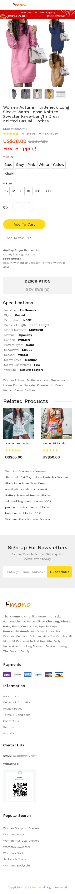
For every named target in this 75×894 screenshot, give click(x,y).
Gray (20, 164)
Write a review (48, 133)
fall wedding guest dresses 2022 (28, 501)
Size (9, 183)
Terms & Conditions (16, 714)
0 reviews (28, 133)
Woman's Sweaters (16, 846)
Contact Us (11, 721)
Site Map (9, 733)
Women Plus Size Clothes (21, 840)
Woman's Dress (14, 834)
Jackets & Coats (14, 859)
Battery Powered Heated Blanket (28, 495)
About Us (9, 696)
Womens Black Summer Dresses (28, 519)
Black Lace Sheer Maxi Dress (25, 483)
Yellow (58, 164)
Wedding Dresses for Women (25, 471)
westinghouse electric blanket (26, 489)
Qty (5, 207)
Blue (8, 164)
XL (29, 191)
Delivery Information (17, 702)
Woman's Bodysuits (17, 865)
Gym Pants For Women (51, 477)
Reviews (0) (38, 289)
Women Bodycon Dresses (21, 828)
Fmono (36, 887)
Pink (31, 164)
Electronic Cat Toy (18, 477)
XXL (48, 191)
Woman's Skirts (14, 853)
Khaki (9, 173)
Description (37, 281)
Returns (8, 727)
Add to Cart (24, 224)
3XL (38, 191)
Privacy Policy (12, 708)
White (44, 164)
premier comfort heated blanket (28, 507)
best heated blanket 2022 (23, 513)
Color (10, 157)
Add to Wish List (19, 237)
